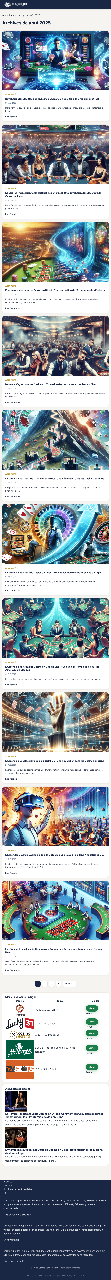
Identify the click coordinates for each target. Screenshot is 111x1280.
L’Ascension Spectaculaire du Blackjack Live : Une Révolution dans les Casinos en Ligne (54, 760)
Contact (7, 1185)
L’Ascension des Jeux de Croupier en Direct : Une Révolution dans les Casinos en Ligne (54, 478)
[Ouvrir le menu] (105, 4)
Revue (89, 1013)
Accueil (6, 15)
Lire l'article (12, 116)
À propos (8, 1181)
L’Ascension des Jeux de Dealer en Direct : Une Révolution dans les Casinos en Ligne (53, 572)
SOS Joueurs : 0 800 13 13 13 (19, 1214)
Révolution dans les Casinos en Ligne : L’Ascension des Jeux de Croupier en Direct (52, 98)
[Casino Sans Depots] (15, 4)
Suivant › (69, 983)
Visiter (92, 1008)
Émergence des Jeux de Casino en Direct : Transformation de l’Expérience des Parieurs (55, 290)
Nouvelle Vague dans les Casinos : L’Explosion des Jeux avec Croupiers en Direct (51, 384)
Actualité (10, 94)
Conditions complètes (15, 1261)
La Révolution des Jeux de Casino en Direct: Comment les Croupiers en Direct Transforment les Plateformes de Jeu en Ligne (54, 1115)
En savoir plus (11, 1239)
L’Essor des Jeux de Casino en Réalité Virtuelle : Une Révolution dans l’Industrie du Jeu (54, 854)
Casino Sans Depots (48, 1267)
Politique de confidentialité (17, 1189)
